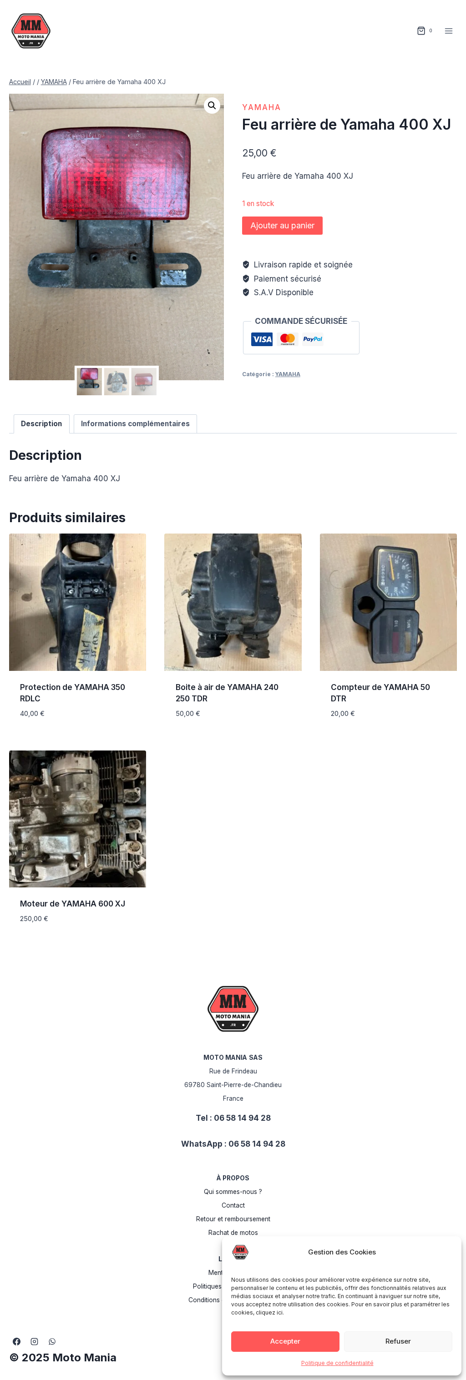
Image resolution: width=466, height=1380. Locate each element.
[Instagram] (34, 1341)
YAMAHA (261, 107)
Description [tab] (41, 423)
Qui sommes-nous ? (233, 1191)
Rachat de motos (233, 1232)
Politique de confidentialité (337, 1363)
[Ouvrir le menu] (449, 31)
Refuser (398, 1341)
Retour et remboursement (233, 1219)
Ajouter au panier (282, 225)
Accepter (285, 1341)
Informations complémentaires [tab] (135, 423)
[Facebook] (17, 1341)
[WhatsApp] (52, 1341)
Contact (233, 1205)
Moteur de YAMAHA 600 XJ (72, 903)
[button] (212, 105)
